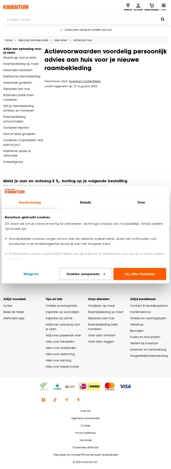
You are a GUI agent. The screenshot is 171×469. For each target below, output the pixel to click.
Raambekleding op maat (105, 312)
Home (8, 40)
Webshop (136, 324)
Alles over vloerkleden (61, 348)
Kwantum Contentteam (85, 81)
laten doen (60, 40)
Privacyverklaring (85, 432)
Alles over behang (58, 360)
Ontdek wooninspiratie (61, 305)
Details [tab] (85, 202)
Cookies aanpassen (83, 274)
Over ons (85, 410)
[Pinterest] (67, 400)
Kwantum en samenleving (148, 349)
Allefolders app (13, 318)
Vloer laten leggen (101, 341)
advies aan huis (82, 40)
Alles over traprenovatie (62, 366)
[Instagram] (43, 400)
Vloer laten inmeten (102, 335)
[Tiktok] (55, 400)
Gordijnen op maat (101, 305)
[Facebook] (78, 400)
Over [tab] (141, 202)
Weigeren (31, 274)
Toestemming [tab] (30, 202)
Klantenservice (140, 312)
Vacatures (85, 440)
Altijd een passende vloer (63, 335)
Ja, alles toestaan (140, 274)
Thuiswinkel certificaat (86, 447)
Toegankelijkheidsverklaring (149, 355)
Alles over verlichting (60, 354)
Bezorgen (136, 330)
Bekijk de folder (13, 312)
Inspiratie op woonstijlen (62, 312)
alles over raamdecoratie (33, 40)
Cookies (85, 425)
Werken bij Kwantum (144, 343)
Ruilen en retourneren (145, 337)
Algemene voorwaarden (85, 418)
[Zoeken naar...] (162, 19)
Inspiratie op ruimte (59, 318)
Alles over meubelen (60, 341)
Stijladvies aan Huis (101, 318)
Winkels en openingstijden (148, 318)
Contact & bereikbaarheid (148, 305)
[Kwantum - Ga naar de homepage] (15, 7)
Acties (7, 305)
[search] (85, 19)
